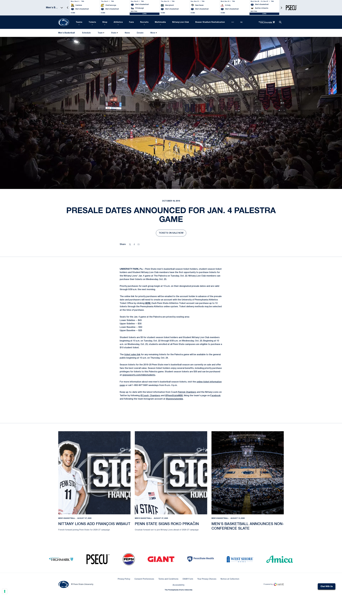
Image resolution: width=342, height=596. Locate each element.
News (127, 33)
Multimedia (160, 22)
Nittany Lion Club (180, 22)
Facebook (215, 396)
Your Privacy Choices (206, 579)
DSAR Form (188, 579)
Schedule (86, 33)
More (152, 33)
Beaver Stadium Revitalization (210, 22)
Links (145, 13)
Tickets (92, 22)
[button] (67, 7)
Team (100, 33)
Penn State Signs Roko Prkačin (167, 524)
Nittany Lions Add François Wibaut (94, 524)
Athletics (118, 22)
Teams (79, 22)
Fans (131, 22)
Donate (140, 33)
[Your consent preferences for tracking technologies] (4, 591)
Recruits (144, 22)
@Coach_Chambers (150, 396)
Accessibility (178, 585)
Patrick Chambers (187, 392)
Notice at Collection (230, 579)
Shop (104, 22)
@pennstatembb (174, 399)
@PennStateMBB (174, 396)
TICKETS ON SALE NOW (172, 234)
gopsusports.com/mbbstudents (138, 375)
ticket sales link (132, 355)
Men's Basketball (66, 518)
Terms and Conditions (168, 579)
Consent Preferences (144, 579)
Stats (113, 33)
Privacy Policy (124, 579)
